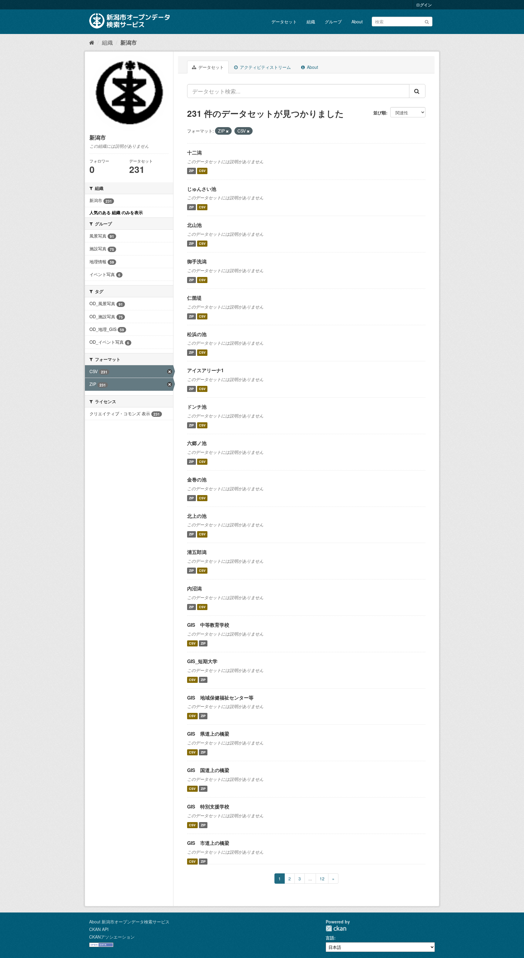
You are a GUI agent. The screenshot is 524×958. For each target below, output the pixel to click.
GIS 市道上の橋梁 (208, 842)
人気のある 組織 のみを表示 (116, 212)
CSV (202, 171)
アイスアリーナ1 (205, 370)
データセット (284, 22)
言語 (330, 938)
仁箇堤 (194, 297)
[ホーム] (91, 42)
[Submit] (426, 21)
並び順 (379, 113)
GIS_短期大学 (202, 661)
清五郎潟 (197, 551)
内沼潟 (194, 588)
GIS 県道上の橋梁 (208, 733)
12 (322, 878)
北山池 (194, 224)
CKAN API (99, 929)
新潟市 (128, 42)
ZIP (191, 171)
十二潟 (194, 152)
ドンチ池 (197, 406)
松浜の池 (197, 334)
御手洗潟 (197, 261)
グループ (333, 22)
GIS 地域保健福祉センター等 (220, 697)
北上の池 (197, 515)
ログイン (424, 5)
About (357, 22)
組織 (311, 22)
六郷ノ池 (197, 443)
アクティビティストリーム (265, 67)
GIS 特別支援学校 (208, 806)
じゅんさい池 (201, 188)
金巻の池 (197, 479)
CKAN (336, 928)
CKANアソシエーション (112, 937)
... (310, 878)
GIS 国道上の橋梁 (208, 770)
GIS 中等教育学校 (208, 624)
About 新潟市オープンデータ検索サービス (129, 922)
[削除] (227, 131)
